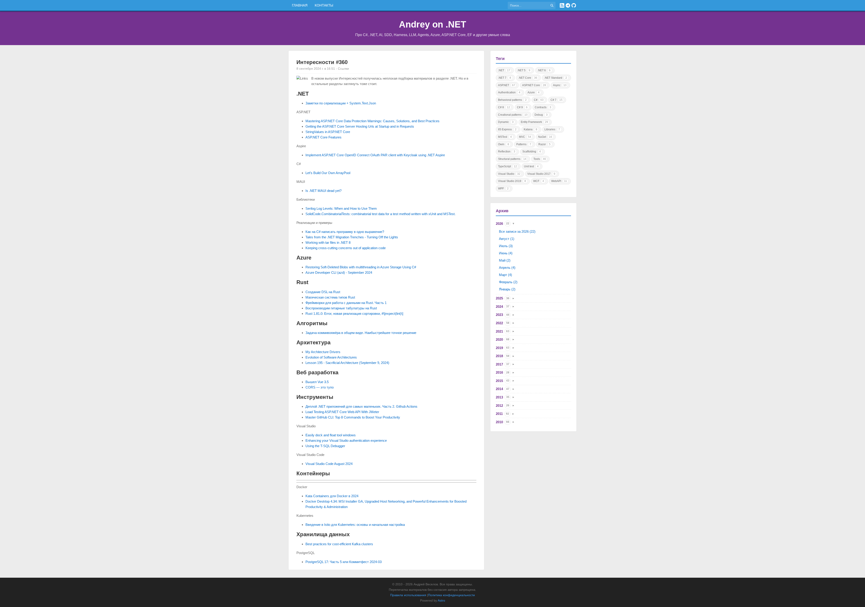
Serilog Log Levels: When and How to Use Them (341, 208)
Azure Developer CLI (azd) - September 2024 (338, 272)
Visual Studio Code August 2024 (329, 464)
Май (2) (504, 260)
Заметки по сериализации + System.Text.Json (340, 103)
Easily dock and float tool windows (330, 435)
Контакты (324, 5)
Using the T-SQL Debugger (325, 446)
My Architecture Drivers (322, 352)
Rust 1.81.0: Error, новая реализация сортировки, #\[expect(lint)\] (354, 313)
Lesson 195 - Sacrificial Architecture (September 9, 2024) (347, 363)
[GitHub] (574, 5)
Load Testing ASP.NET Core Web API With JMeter (342, 412)
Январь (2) (507, 289)
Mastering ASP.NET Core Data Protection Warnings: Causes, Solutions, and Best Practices (372, 121)
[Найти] (551, 5)
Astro (441, 600)
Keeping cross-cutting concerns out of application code (345, 248)
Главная (299, 5)
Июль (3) (506, 246)
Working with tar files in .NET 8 (328, 242)
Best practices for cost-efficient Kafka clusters (339, 544)
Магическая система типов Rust (330, 297)
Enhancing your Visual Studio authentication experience (346, 440)
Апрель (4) (507, 267)
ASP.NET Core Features (323, 137)
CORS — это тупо (319, 387)
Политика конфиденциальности (451, 595)
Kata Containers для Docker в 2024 (331, 496)
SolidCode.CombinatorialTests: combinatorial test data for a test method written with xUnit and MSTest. (380, 214)
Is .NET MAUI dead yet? (323, 191)
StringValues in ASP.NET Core (327, 132)
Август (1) (506, 239)
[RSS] (562, 5)
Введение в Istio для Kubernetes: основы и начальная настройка (355, 525)
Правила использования (408, 595)
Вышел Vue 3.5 (317, 382)
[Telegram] (568, 5)
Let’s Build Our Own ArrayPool (327, 173)
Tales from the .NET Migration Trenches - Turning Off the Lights (351, 237)
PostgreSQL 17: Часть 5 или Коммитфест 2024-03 (343, 562)
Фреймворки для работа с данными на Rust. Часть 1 (346, 303)
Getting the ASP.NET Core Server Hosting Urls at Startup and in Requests (359, 126)
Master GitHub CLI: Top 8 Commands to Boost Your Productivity (352, 417)
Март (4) (505, 275)
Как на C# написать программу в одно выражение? (344, 232)
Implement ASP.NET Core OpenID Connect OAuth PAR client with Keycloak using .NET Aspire (375, 155)
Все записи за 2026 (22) (517, 231)
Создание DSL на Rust (322, 292)
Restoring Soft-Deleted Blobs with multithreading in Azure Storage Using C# (360, 267)
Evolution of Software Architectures (331, 357)
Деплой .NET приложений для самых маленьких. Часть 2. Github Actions (361, 406)
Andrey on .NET (432, 24)
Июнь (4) (505, 253)
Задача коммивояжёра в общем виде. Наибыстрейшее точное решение (360, 333)
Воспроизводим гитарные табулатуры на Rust (341, 308)
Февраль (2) (508, 282)
